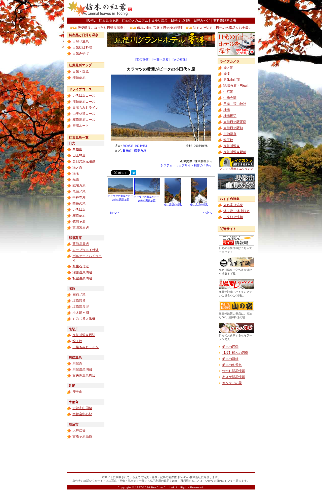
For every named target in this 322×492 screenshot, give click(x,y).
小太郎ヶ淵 (80, 313)
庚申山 (77, 392)
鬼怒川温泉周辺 (83, 335)
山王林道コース (83, 113)
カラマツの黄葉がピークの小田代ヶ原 (120, 198)
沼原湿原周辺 (82, 272)
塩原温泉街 (80, 307)
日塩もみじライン (85, 107)
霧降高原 (79, 215)
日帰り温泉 (159, 20)
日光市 (127, 150)
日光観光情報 (233, 217)
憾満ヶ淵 (79, 221)
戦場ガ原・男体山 (236, 86)
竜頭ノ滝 (79, 191)
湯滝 (75, 173)
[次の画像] (180, 59)
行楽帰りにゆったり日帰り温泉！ (102, 28)
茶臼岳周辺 (80, 244)
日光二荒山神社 (234, 104)
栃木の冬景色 (232, 365)
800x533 (128, 146)
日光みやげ (202, 20)
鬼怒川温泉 (231, 146)
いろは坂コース (83, 95)
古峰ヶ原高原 (82, 436)
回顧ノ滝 (79, 294)
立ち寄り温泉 (233, 205)
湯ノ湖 (77, 167)
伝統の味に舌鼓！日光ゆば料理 (160, 28)
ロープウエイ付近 (85, 250)
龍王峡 (77, 341)
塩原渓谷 (79, 300)
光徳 (75, 179)
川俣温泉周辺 (82, 369)
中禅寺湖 (79, 197)
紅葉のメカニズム (135, 20)
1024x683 (141, 146)
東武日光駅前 (233, 128)
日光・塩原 (80, 71)
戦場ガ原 (79, 185)
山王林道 (79, 155)
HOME (91, 20)
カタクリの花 (232, 383)
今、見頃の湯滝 (173, 204)
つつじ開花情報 (233, 371)
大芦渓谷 (79, 430)
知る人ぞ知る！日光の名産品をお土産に (222, 28)
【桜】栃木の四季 (235, 353)
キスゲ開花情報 (233, 377)
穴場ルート (80, 126)
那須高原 (79, 77)
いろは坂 (79, 209)
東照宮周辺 (80, 227)
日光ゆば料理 (180, 20)
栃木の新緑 (230, 359)
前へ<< (114, 213)
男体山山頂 (231, 80)
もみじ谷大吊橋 (83, 319)
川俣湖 (77, 363)
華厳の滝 (79, 203)
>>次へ (207, 213)
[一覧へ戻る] (161, 59)
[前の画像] (142, 59)
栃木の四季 (230, 347)
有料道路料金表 (224, 20)
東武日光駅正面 (234, 122)
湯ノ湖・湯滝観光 (236, 211)
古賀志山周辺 (82, 408)
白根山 (77, 149)
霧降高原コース (83, 119)
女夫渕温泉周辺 (83, 375)
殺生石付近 (80, 266)
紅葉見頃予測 (108, 20)
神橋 (226, 110)
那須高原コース (83, 101)
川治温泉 (229, 134)
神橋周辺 (229, 116)
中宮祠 (228, 92)
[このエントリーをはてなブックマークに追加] (133, 174)
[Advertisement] (196, 8)
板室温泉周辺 (82, 278)
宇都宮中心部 (82, 414)
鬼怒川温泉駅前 (234, 152)
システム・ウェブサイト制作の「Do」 (186, 165)
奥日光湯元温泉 (83, 161)
